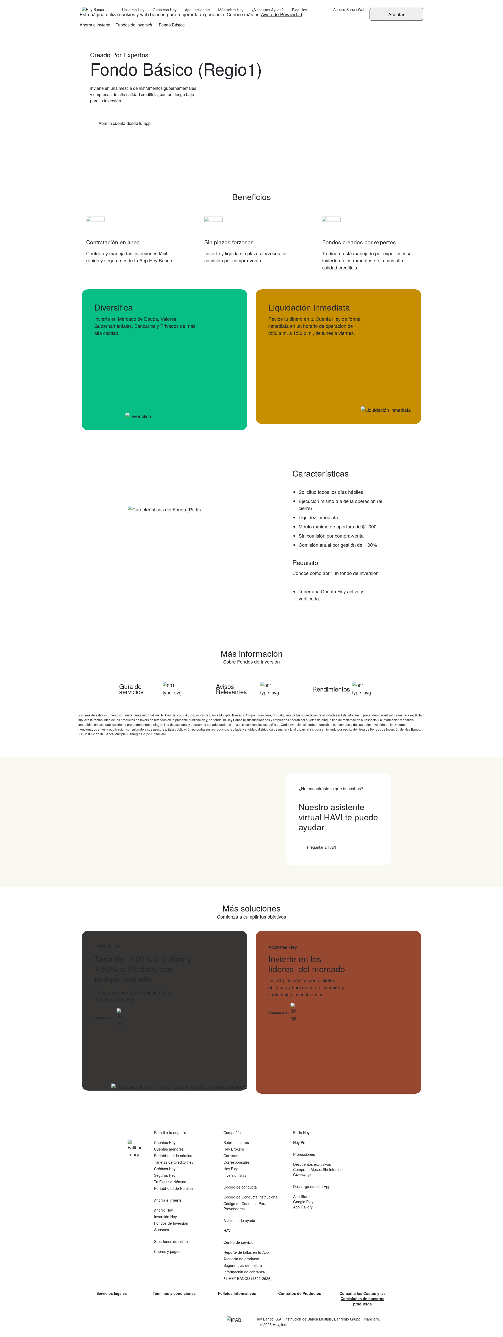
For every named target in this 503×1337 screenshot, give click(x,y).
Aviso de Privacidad (281, 14)
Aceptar (396, 14)
